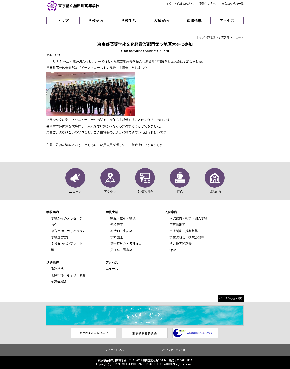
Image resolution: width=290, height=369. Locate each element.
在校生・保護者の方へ (180, 3)
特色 (54, 224)
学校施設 (116, 237)
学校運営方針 (60, 237)
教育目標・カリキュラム (68, 231)
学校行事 (116, 224)
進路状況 (57, 268)
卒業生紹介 (59, 281)
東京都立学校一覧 (233, 3)
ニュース (112, 268)
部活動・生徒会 (121, 231)
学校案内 (95, 21)
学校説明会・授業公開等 (186, 237)
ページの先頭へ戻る (230, 298)
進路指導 (194, 21)
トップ (63, 21)
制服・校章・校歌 (123, 218)
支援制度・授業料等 (183, 231)
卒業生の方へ (207, 3)
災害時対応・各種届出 (126, 243)
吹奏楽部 (223, 37)
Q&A (172, 250)
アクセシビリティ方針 (173, 349)
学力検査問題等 (180, 243)
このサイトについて (116, 349)
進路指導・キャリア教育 (68, 275)
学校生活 (128, 21)
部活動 (211, 37)
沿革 (54, 250)
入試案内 (161, 21)
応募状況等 (177, 224)
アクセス (227, 21)
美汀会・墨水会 (121, 250)
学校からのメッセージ (67, 218)
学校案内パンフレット (67, 243)
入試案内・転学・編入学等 (188, 218)
